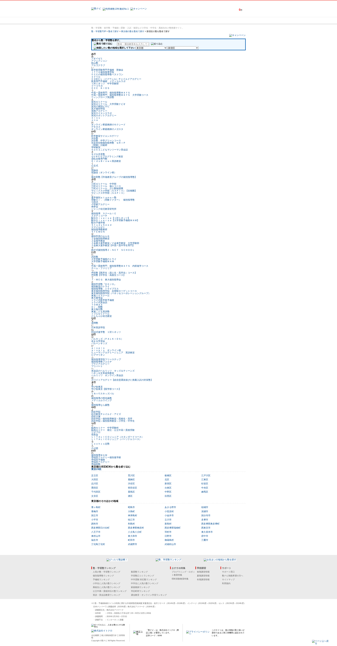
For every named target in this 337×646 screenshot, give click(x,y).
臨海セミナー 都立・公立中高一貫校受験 (113, 430)
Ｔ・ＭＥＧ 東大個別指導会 (106, 279)
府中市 (204, 536)
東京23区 (96, 469)
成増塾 (94, 323)
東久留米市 (207, 532)
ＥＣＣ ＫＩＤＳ (100, 88)
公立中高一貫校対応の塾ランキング (110, 591)
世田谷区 (132, 487)
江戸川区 (205, 475)
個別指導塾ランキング (103, 575)
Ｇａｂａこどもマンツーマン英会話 (109, 149)
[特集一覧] (206, 20)
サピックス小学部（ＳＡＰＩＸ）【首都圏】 (114, 190)
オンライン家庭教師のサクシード (108, 124)
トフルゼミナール (100, 313)
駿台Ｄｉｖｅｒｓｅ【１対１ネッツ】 (110, 218)
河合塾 (94, 138)
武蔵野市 (132, 544)
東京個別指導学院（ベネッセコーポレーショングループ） (121, 293)
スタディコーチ (99, 215)
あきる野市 (170, 507)
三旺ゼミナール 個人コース (106, 186)
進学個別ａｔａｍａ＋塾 (103, 197)
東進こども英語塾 (100, 311)
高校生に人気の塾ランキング (106, 587)
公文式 (94, 165)
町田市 (131, 540)
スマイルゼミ (98, 227)
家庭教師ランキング (140, 587)
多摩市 (204, 519)
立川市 (168, 519)
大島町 (131, 511)
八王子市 (95, 532)
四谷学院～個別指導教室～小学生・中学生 (113, 421)
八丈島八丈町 (135, 532)
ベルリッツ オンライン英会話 (107, 375)
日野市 (168, 536)
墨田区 (94, 487)
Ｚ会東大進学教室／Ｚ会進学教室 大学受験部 (115, 243)
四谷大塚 (95, 416)
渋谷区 (131, 483)
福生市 (94, 540)
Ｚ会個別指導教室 (100, 238)
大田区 (94, 479)
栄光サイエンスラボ (101, 113)
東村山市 (95, 536)
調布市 (94, 523)
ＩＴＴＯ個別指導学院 (102, 72)
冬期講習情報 (203, 579)
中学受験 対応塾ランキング (144, 579)
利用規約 (226, 583)
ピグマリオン (98, 355)
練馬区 (204, 491)
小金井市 (169, 515)
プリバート (97, 366)
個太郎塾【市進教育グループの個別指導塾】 (114, 177)
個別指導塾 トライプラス (105, 288)
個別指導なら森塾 (100, 405)
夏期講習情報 (203, 575)
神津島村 (132, 515)
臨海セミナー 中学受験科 (105, 427)
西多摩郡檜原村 (136, 527)
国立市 (94, 515)
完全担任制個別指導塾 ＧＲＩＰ (108, 143)
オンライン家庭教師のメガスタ (107, 129)
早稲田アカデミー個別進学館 (106, 457)
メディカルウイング (101, 400)
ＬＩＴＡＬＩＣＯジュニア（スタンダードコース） (117, 437)
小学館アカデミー (100, 204)
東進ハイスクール (100, 295)
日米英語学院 (98, 327)
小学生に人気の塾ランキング (106, 583)
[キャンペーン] (232, 20)
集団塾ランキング (139, 572)
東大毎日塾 (97, 309)
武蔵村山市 (170, 544)
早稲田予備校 (98, 459)
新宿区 (168, 483)
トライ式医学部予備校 (102, 300)
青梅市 (94, 511)
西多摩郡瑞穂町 (173, 527)
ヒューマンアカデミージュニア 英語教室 (113, 352)
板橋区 (168, 475)
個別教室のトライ (100, 286)
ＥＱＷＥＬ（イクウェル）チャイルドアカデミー (116, 79)
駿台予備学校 (98, 222)
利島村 (131, 523)
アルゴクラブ (98, 65)
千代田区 (95, 491)
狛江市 (131, 519)
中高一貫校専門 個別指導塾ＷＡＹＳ (110, 92)
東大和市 (132, 536)
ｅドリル (95, 76)
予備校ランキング (101, 579)
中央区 (204, 487)
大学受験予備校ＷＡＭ (102, 261)
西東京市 (205, 527)
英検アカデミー (99, 111)
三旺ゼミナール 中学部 (103, 184)
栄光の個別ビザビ (100, 106)
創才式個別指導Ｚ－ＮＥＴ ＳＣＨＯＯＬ (113, 250)
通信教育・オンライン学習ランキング (149, 595)
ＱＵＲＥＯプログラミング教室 (107, 156)
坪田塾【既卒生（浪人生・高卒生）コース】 (114, 272)
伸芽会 (94, 206)
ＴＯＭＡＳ (97, 304)
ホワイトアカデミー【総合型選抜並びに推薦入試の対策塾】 (122, 380)
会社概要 (95, 635)
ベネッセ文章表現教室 (102, 373)
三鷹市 (204, 540)
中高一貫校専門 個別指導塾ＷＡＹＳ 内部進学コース (119, 266)
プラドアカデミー (100, 364)
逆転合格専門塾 (99, 158)
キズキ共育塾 (98, 154)
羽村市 (168, 532)
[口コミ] (181, 20)
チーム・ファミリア (101, 268)
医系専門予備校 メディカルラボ (108, 81)
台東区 (168, 487)
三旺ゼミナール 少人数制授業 (107, 188)
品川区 (94, 483)
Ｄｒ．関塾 (97, 307)
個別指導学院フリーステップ (106, 359)
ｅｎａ (94, 120)
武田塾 (94, 256)
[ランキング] (155, 20)
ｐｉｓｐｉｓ (98, 348)
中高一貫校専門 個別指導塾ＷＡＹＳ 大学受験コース (119, 95)
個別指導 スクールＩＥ (103, 213)
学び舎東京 (97, 386)
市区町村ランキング (140, 591)
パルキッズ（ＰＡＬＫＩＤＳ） (107, 339)
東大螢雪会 (97, 298)
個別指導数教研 (99, 229)
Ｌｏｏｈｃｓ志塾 (100, 443)
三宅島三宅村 (98, 544)
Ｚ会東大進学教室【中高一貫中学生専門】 (113, 245)
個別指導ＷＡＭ (99, 455)
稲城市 (204, 507)
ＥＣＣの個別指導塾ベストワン (107, 74)
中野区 (168, 491)
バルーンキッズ (99, 343)
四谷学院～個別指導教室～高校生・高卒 (111, 418)
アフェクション (99, 60)
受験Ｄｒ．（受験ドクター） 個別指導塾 (113, 199)
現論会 (94, 170)
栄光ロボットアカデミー (103, 115)
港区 (130, 496)
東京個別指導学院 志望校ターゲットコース (114, 291)
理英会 (94, 434)
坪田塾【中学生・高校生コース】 (108, 275)
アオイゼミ (97, 58)
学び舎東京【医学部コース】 (106, 389)
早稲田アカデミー (100, 462)
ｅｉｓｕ (95, 117)
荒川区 (131, 475)
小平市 (94, 519)
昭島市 (131, 507)
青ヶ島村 (95, 507)
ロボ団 (94, 448)
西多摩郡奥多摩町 (210, 523)
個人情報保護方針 (109, 635)
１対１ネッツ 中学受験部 (105, 83)
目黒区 (168, 496)
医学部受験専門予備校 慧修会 (107, 70)
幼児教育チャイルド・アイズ (106, 414)
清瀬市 (204, 511)
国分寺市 (205, 515)
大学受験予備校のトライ (103, 259)
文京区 (94, 496)
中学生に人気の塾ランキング (144, 583)
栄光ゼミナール (99, 101)
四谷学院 (95, 412)
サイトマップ (228, 579)
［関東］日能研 (99, 145)
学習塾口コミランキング (142, 575)
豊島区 (131, 491)
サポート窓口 (228, 572)
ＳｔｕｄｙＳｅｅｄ (101, 225)
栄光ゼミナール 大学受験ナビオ (108, 104)
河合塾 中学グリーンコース (106, 140)
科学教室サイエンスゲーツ (105, 136)
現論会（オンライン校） (103, 172)
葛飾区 (131, 479)
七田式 (94, 202)
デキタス (95, 127)
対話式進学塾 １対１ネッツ (106, 332)
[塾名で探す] (130, 20)
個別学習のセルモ (100, 236)
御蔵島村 (169, 540)
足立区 (94, 475)
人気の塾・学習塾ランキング (106, 572)
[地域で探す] (104, 20)
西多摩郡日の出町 (100, 527)
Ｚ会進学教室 (98, 241)
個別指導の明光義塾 (101, 398)
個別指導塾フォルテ (101, 361)
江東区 (204, 479)
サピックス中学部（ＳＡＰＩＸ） (108, 193)
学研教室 (95, 147)
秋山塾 (94, 63)
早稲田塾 (95, 464)
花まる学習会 (98, 341)
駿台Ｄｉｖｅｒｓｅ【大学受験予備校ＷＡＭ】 (115, 220)
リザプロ (95, 432)
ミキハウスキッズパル (102, 393)
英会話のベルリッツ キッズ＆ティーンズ (113, 370)
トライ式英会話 (99, 302)
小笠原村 (169, 511)
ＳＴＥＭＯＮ (98, 231)
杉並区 (204, 483)
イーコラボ (97, 86)
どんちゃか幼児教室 (101, 316)
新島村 (168, 523)
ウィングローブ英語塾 (102, 97)
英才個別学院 (98, 108)
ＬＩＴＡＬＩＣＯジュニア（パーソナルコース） (116, 439)
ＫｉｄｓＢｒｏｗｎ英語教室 (106, 161)
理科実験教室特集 (180, 579)
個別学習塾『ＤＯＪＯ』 (103, 284)
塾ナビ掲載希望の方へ (232, 575)
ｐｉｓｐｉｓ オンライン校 (106, 350)
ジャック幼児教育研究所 (103, 209)
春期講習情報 (203, 572)
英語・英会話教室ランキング (106, 595)
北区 (167, 479)
